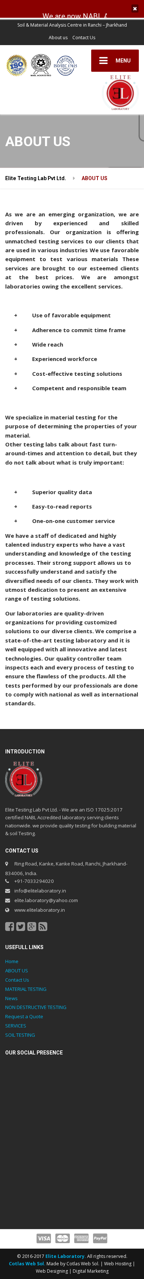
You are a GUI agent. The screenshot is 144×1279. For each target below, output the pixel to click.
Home (11, 961)
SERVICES (15, 1025)
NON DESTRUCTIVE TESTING (35, 1007)
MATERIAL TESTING (26, 989)
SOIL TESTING (20, 1035)
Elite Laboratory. (66, 1256)
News (11, 998)
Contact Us (83, 37)
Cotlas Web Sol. (27, 1264)
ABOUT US (16, 970)
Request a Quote (24, 1016)
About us (58, 37)
